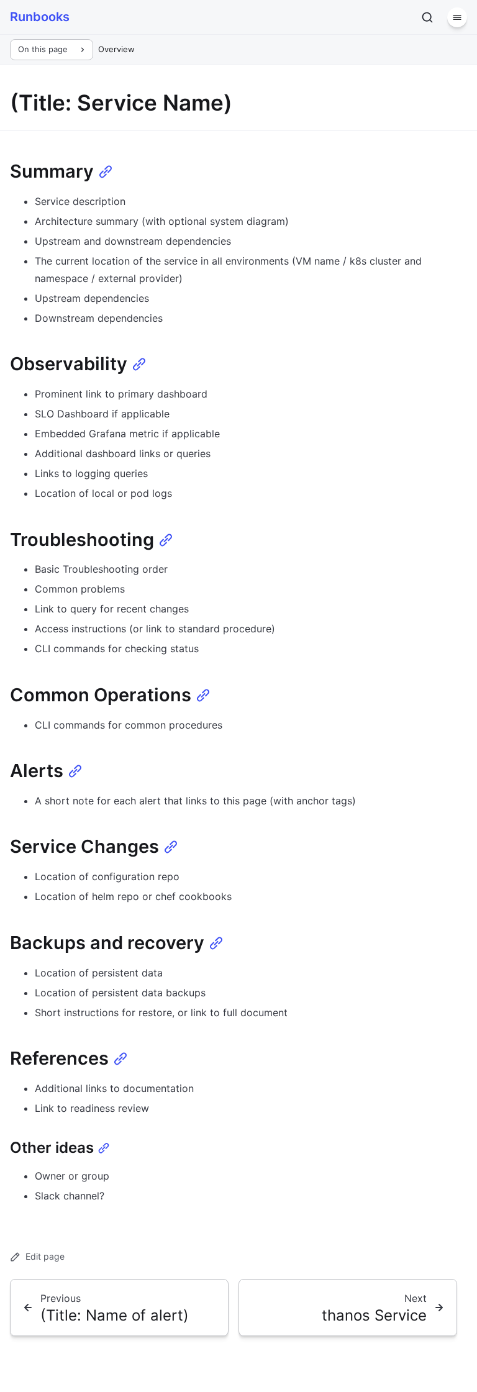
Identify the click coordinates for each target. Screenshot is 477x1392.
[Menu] (457, 17)
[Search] (427, 17)
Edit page (45, 1256)
